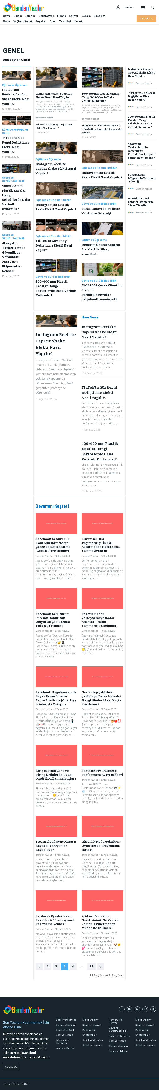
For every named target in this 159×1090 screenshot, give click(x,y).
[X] (153, 1009)
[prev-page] (39, 966)
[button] (152, 7)
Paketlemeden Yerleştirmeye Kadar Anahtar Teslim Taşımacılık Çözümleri (100, 619)
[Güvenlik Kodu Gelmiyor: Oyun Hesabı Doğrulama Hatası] (102, 826)
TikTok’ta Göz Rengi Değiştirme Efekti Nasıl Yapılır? (54, 126)
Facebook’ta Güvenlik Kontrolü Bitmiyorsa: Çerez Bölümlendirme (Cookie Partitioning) (53, 545)
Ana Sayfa (10, 60)
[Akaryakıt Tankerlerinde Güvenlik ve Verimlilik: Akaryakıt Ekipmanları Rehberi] (16, 225)
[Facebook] (122, 1009)
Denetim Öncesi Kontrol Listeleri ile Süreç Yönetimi (101, 249)
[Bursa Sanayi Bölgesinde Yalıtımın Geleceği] (102, 192)
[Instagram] (129, 1009)
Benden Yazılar (44, 117)
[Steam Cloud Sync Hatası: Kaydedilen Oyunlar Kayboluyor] (56, 826)
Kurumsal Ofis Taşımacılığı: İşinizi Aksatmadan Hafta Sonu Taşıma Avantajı (101, 545)
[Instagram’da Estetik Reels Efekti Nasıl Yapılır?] (56, 188)
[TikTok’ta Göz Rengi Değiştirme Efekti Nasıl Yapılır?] (16, 120)
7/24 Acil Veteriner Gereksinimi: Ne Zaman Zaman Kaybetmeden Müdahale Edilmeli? (100, 922)
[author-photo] (131, 83)
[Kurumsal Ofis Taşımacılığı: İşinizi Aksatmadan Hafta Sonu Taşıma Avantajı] (102, 523)
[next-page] (100, 966)
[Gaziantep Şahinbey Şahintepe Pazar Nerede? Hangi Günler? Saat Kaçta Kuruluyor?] (102, 676)
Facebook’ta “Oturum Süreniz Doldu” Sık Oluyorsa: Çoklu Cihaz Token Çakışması (53, 619)
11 (91, 966)
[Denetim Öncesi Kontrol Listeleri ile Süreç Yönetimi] (102, 228)
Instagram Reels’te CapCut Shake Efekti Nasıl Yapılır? (54, 95)
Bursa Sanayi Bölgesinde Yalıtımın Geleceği (141, 178)
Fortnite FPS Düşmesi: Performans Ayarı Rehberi (102, 772)
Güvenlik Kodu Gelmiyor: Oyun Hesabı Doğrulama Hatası (101, 845)
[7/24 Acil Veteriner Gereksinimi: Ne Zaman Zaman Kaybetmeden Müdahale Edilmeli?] (102, 900)
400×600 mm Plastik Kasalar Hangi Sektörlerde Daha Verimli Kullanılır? (101, 97)
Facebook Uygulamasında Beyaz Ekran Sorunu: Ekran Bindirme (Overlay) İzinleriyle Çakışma (56, 698)
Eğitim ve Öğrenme (14, 85)
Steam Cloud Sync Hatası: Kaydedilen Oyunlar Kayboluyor (56, 845)
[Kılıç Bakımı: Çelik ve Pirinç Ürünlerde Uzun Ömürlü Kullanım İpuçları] (56, 755)
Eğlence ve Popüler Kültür (15, 131)
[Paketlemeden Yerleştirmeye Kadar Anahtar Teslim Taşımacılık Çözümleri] (102, 598)
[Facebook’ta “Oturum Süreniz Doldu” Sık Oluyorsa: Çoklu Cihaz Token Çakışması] (56, 598)
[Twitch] (145, 1009)
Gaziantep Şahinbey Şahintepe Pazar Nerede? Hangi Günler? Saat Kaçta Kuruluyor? (102, 698)
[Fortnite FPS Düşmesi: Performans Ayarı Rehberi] (102, 755)
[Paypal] (137, 1009)
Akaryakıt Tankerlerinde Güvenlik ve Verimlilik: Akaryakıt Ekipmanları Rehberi (13, 257)
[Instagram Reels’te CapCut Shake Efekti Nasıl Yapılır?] (16, 75)
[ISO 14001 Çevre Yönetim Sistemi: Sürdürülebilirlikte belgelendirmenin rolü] (102, 269)
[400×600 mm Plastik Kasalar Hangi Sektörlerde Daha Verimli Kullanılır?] (16, 168)
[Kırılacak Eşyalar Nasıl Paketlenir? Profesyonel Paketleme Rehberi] (56, 900)
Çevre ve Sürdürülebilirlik (13, 179)
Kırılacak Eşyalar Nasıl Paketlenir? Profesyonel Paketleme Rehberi (55, 920)
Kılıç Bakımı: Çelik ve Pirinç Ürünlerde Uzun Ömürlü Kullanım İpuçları (56, 774)
